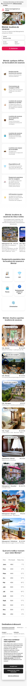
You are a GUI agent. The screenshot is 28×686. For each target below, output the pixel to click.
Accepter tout (13, 666)
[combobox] (13, 38)
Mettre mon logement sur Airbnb (12, 9)
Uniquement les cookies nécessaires (13, 671)
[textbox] (7, 44)
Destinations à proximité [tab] (8, 627)
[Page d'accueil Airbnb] (3, 9)
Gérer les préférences (13, 676)
